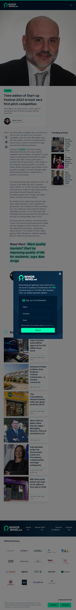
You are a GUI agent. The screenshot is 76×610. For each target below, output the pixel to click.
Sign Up (38, 330)
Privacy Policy (49, 325)
